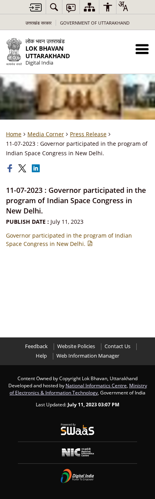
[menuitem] (54, 7)
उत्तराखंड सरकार (38, 23)
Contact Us (117, 346)
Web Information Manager (87, 355)
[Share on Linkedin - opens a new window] (36, 168)
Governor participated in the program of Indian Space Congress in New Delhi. (69, 240)
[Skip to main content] (35, 7)
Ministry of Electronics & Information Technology (78, 389)
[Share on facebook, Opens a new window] (10, 168)
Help (41, 355)
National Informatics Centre (96, 385)
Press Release (88, 134)
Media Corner (45, 134)
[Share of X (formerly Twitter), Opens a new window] (23, 168)
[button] (142, 49)
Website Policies (76, 346)
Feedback (36, 346)
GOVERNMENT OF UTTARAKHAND (95, 23)
